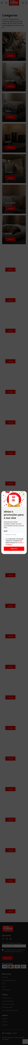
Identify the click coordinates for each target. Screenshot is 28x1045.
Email (5, 531)
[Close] (23, 494)
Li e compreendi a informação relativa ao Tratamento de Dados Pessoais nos (14, 541)
